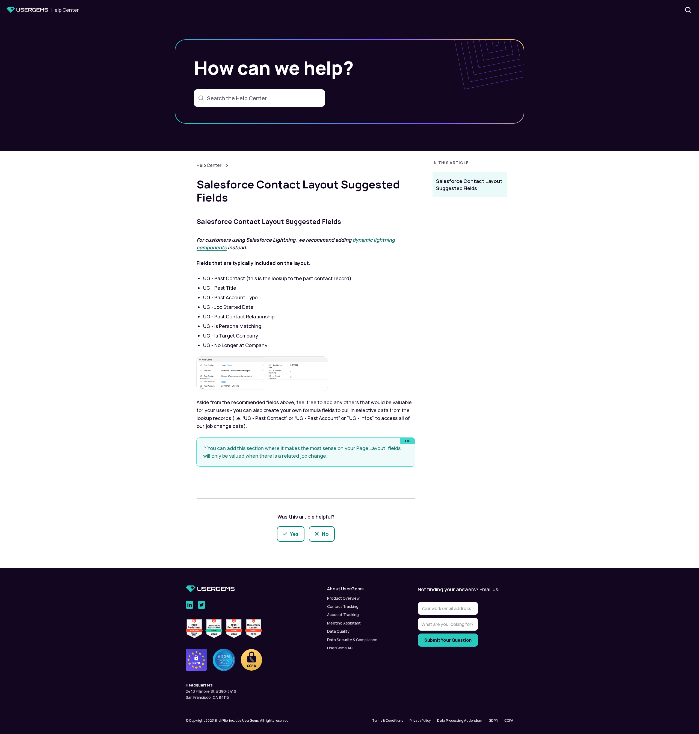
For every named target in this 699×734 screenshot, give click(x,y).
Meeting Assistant (344, 623)
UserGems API (340, 647)
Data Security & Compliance (352, 639)
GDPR (493, 720)
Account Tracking (343, 614)
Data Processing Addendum (459, 720)
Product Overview (343, 598)
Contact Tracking (343, 606)
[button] (470, 164)
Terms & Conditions (387, 720)
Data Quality (338, 631)
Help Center (209, 165)
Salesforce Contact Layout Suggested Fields (469, 184)
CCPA (508, 720)
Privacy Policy (420, 720)
